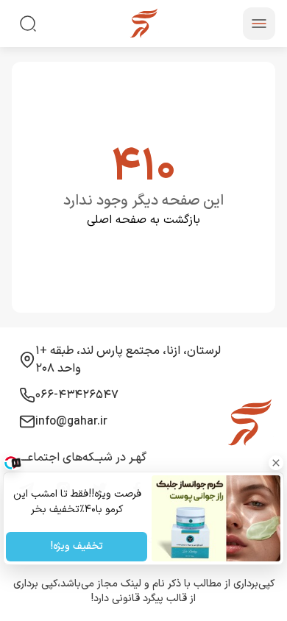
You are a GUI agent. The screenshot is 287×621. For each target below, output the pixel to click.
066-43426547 (76, 395)
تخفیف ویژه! (76, 547)
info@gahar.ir (71, 421)
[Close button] (276, 462)
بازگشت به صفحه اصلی (143, 220)
